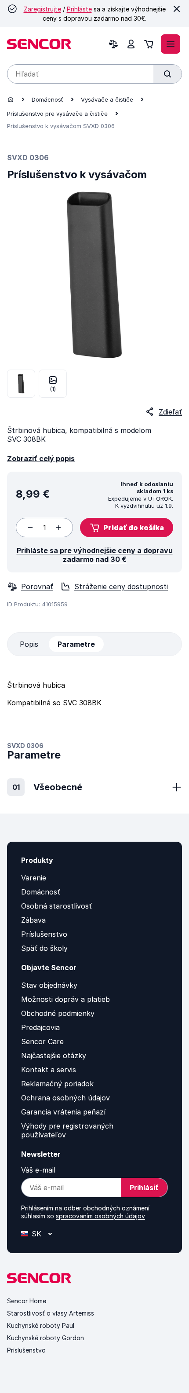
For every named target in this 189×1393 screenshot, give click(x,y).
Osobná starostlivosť (56, 906)
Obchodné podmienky (57, 1013)
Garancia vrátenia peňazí (63, 1111)
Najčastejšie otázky (53, 1055)
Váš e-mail (38, 1170)
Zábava (33, 920)
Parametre (76, 644)
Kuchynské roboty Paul (40, 1325)
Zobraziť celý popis (41, 458)
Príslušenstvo (44, 934)
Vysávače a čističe (107, 99)
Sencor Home (26, 1301)
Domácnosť (47, 99)
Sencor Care (42, 1041)
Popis (29, 644)
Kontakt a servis (48, 1069)
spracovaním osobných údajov (100, 1216)
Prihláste (79, 9)
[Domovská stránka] (10, 99)
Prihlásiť (144, 1187)
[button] (126, 527)
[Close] (176, 9)
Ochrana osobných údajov (65, 1097)
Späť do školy (44, 948)
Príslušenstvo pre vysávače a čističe (57, 113)
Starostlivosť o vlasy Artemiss (50, 1313)
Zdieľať (170, 411)
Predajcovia (40, 1027)
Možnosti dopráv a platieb (65, 999)
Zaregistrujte (42, 9)
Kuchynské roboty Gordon (45, 1338)
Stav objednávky (49, 985)
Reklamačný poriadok (57, 1083)
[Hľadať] (167, 74)
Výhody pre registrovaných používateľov (67, 1130)
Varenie (33, 877)
